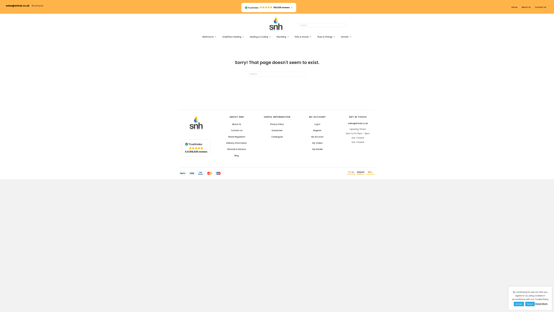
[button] (349, 25)
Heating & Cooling (259, 36)
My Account (317, 136)
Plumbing (281, 36)
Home (514, 7)
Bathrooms (208, 36)
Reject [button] (530, 304)
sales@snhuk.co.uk (19, 5)
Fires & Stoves (302, 36)
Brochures (37, 5)
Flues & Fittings (324, 36)
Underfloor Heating (231, 36)
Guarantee (277, 130)
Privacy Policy (277, 124)
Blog (237, 155)
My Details (317, 149)
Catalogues (277, 136)
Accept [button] (518, 304)
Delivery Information (236, 143)
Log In (317, 124)
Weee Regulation (236, 136)
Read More (541, 303)
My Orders (317, 143)
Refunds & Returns (236, 149)
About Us (526, 7)
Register (317, 130)
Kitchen (345, 36)
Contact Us (540, 7)
